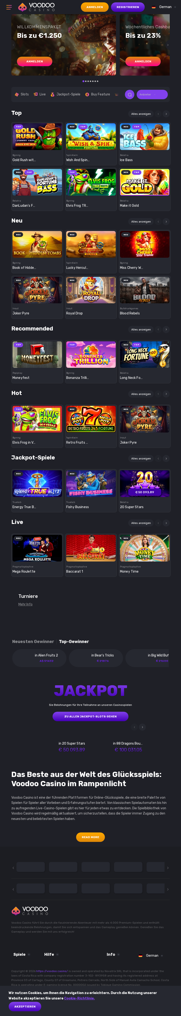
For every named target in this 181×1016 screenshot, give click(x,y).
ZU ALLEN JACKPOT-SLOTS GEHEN (90, 716)
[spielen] (37, 135)
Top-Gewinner (74, 641)
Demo (37, 145)
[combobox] (163, 7)
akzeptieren (25, 1006)
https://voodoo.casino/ (52, 971)
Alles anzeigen (141, 114)
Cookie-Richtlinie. (79, 998)
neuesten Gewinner (33, 641)
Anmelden (94, 7)
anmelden (34, 61)
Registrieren (128, 7)
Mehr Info (25, 604)
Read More (90, 837)
